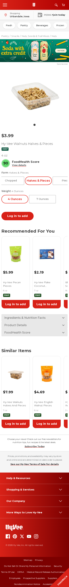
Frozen (60, 25)
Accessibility (49, 584)
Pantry (24, 25)
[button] (19, 165)
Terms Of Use (8, 572)
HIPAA (20, 572)
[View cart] (63, 5)
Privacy (39, 560)
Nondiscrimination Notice (27, 584)
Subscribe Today (35, 446)
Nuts (54, 36)
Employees (14, 578)
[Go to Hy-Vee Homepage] (35, 5)
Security (58, 566)
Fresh (9, 25)
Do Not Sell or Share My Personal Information (27, 566)
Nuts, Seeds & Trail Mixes (35, 36)
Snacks (15, 36)
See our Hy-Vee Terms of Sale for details (34, 464)
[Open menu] (5, 5)
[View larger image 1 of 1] (35, 93)
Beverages (42, 25)
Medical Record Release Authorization (46, 572)
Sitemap (28, 560)
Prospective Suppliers (34, 578)
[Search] (56, 5)
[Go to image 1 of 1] (34, 125)
